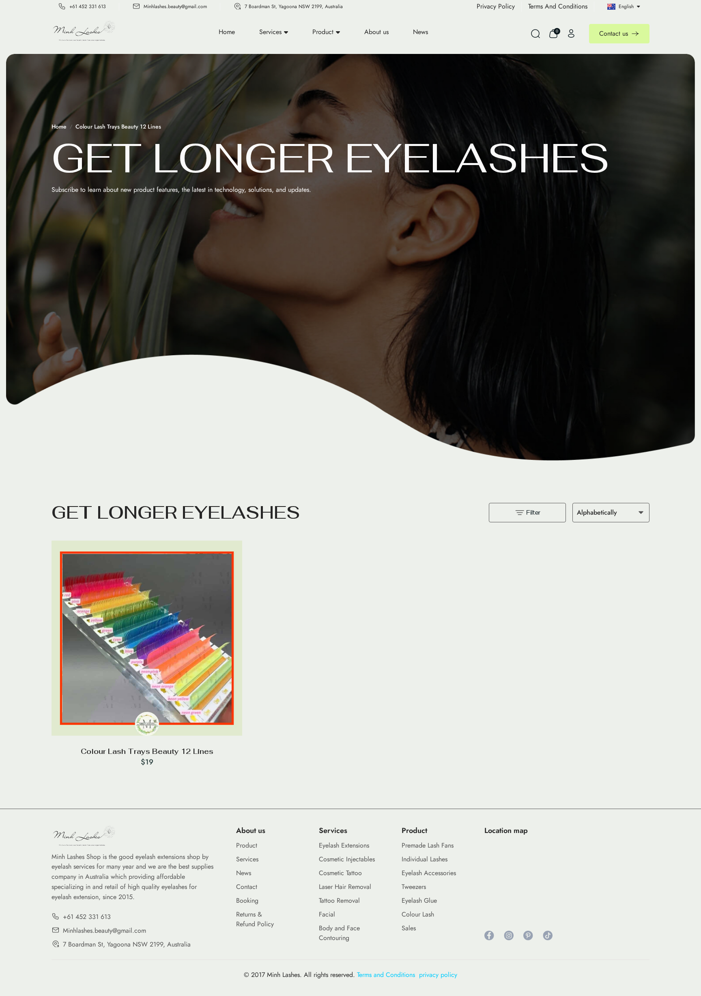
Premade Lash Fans (428, 845)
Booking (247, 900)
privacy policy (438, 974)
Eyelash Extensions (344, 845)
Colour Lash (418, 914)
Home (227, 31)
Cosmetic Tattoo (340, 873)
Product (322, 31)
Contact (246, 886)
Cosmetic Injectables (347, 859)
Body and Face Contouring (339, 932)
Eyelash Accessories (429, 873)
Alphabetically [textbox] (597, 512)
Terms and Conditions (388, 974)
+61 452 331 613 (87, 6)
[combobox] (611, 512)
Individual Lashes (424, 859)
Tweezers (414, 886)
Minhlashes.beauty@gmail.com (175, 6)
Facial (327, 914)
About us (376, 31)
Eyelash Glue (419, 900)
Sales (409, 928)
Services (270, 31)
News (420, 31)
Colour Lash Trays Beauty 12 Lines (118, 126)
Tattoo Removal (339, 900)
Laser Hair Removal (345, 886)
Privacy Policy (496, 6)
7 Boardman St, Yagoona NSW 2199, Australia (294, 6)
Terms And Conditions (557, 6)
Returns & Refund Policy (255, 919)
